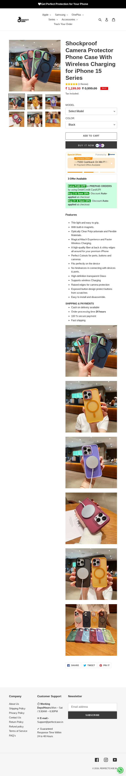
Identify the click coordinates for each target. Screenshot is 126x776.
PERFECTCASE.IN (108, 768)
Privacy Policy (16, 712)
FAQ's (12, 735)
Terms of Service (18, 731)
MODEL (69, 105)
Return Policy (16, 722)
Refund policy (16, 726)
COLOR (69, 118)
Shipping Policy (17, 708)
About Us (14, 703)
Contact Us (15, 717)
